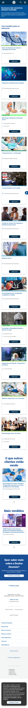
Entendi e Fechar (14, 702)
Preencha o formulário (14, 575)
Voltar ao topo (14, 585)
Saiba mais (14, 61)
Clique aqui (11, 669)
